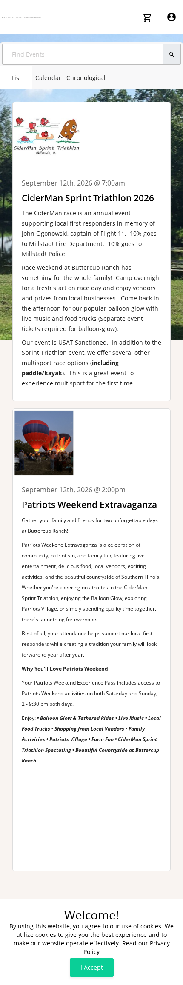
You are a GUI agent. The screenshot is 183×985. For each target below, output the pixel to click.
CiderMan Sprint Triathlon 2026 (88, 198)
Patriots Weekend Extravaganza (89, 505)
